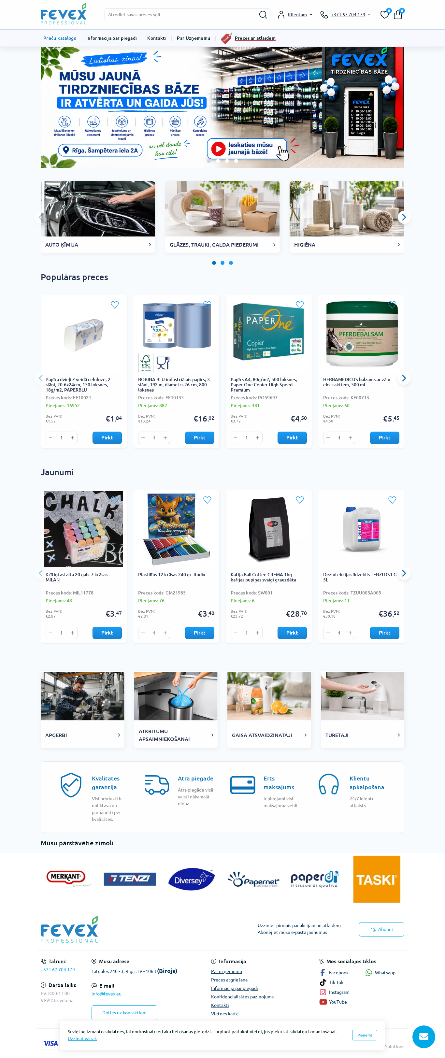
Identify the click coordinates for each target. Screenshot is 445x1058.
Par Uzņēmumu (193, 38)
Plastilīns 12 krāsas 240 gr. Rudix (171, 574)
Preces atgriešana (229, 979)
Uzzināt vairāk (82, 1038)
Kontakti (156, 38)
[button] (209, 161)
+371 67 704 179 (58, 969)
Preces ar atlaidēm (255, 38)
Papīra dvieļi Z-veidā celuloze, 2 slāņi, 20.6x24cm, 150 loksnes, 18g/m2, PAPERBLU (78, 385)
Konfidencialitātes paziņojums (242, 996)
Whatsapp (385, 972)
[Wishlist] (115, 305)
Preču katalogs (59, 38)
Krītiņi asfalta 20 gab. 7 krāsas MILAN (77, 577)
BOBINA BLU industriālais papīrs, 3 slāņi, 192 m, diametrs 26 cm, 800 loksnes (174, 385)
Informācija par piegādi (111, 38)
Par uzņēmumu (226, 971)
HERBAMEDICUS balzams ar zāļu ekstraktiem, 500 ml (356, 382)
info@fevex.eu (107, 993)
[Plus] (72, 438)
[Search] (263, 15)
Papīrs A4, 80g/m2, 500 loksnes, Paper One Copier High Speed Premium (264, 385)
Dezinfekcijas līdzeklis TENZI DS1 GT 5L (361, 577)
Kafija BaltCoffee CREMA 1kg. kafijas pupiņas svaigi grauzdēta (263, 577)
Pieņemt (364, 1035)
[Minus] (50, 438)
